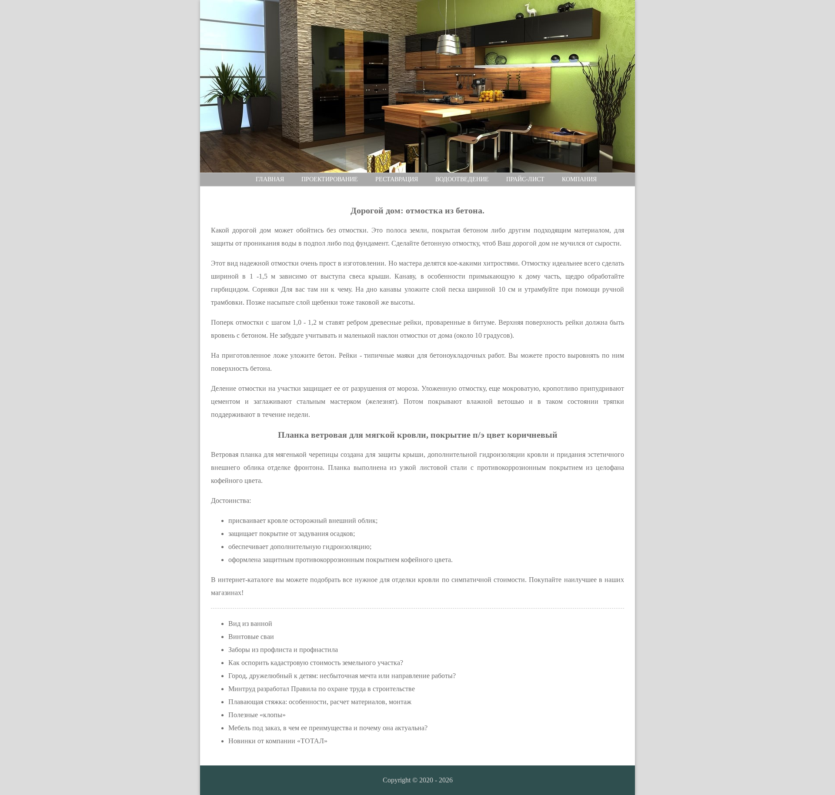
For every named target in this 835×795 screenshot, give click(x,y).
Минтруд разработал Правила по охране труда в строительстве (321, 688)
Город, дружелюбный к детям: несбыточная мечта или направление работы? (342, 675)
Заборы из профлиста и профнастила (283, 649)
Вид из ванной (250, 623)
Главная (270, 179)
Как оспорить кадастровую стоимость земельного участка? (315, 662)
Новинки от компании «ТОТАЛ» (277, 741)
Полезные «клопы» (257, 714)
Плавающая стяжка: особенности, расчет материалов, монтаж (319, 701)
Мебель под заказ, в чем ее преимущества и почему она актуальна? (328, 728)
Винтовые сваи (251, 636)
